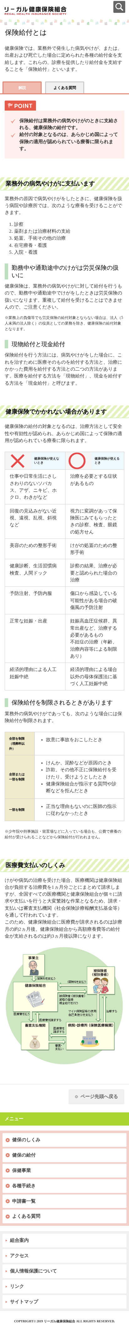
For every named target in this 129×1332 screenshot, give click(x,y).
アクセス (19, 1255)
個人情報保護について (33, 1270)
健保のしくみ (26, 1139)
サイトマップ (24, 1301)
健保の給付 (24, 1155)
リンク (17, 1286)
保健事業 (21, 1170)
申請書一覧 (24, 1201)
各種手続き (24, 1185)
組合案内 (19, 1240)
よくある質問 (26, 1216)
